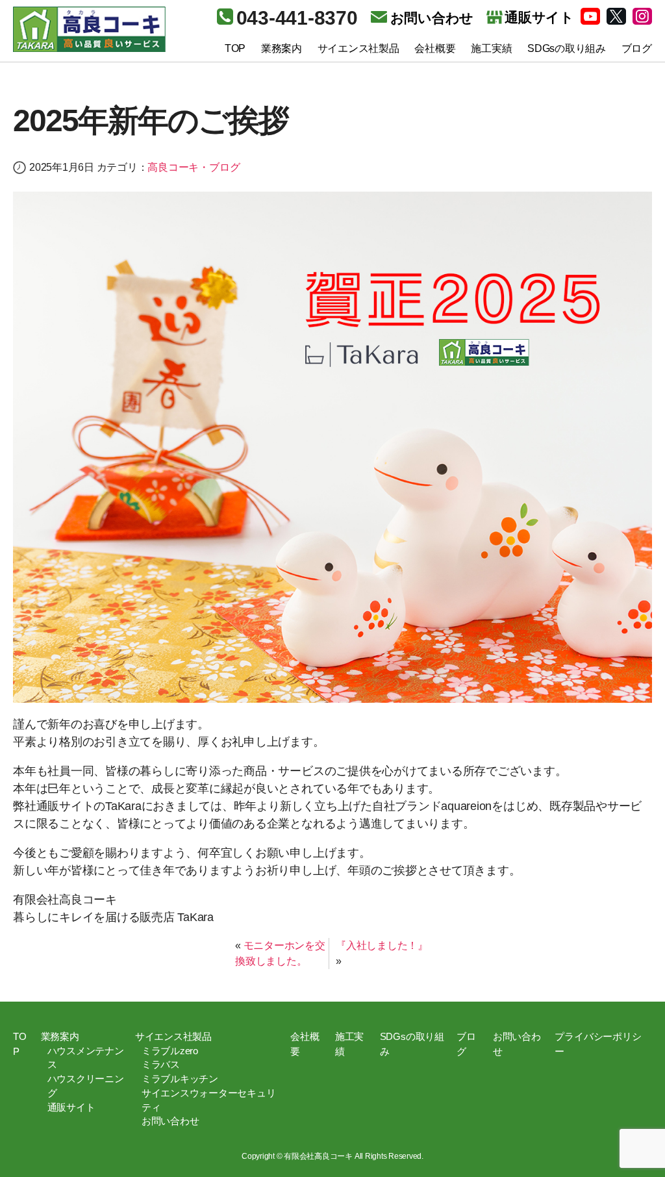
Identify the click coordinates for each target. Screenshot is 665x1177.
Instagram (642, 16)
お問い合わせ (432, 17)
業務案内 (281, 48)
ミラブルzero (170, 1051)
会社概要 (434, 48)
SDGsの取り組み (566, 48)
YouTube (590, 16)
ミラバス (161, 1064)
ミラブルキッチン (180, 1079)
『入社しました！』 (382, 945)
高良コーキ (89, 29)
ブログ (636, 48)
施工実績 (491, 48)
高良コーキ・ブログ (193, 167)
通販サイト (71, 1107)
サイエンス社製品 (358, 48)
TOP (235, 48)
